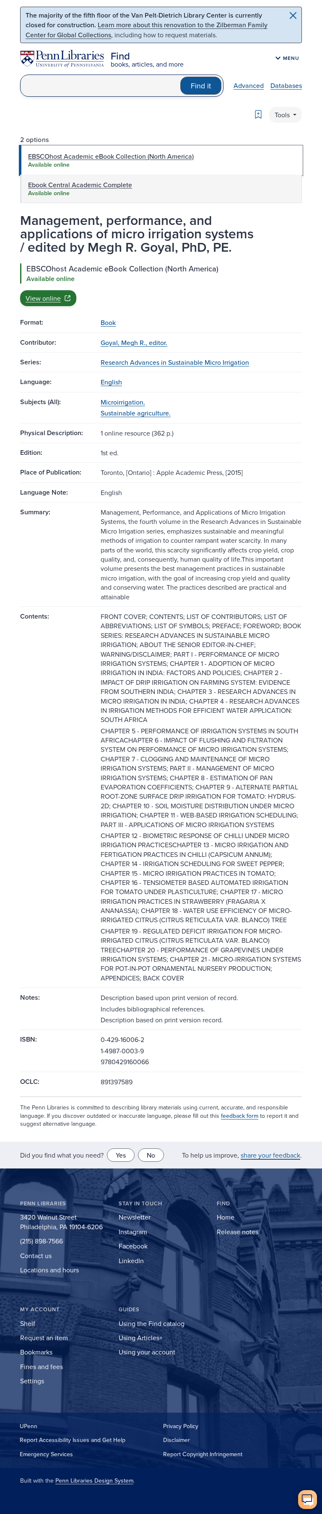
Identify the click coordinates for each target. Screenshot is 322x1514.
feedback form (239, 1116)
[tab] (161, 160)
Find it (201, 85)
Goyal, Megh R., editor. (134, 342)
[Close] (293, 15)
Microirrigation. (123, 402)
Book (108, 322)
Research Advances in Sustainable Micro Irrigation (175, 362)
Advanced (249, 85)
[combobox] (100, 86)
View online (43, 298)
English (111, 382)
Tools (283, 114)
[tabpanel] (161, 284)
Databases (286, 85)
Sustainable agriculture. (136, 413)
